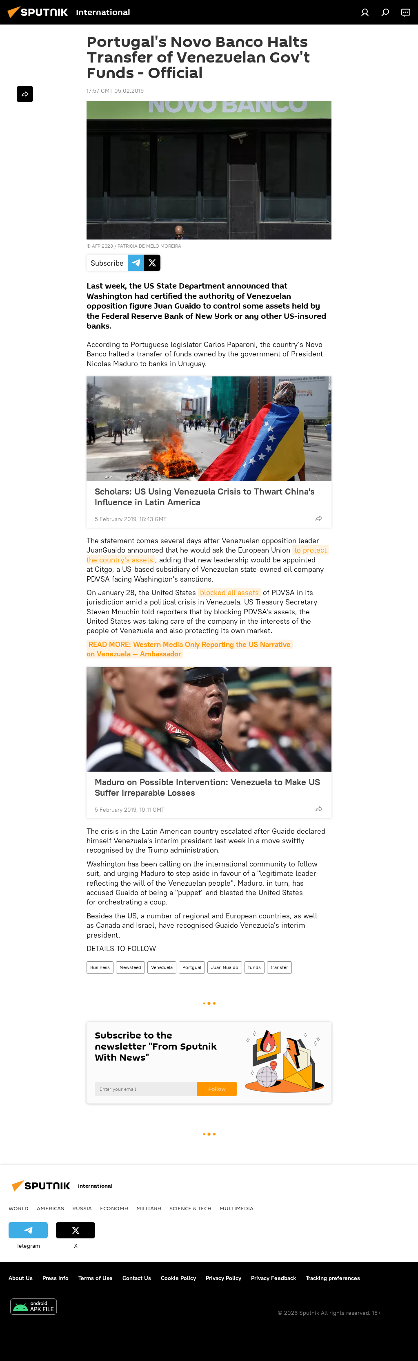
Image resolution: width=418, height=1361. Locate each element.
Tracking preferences (333, 1278)
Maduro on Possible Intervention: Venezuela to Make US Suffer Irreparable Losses (207, 787)
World (19, 1208)
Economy (114, 1208)
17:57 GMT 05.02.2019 (115, 90)
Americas (50, 1208)
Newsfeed (130, 967)
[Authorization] (365, 12)
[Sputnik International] (40, 19)
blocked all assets (229, 592)
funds (254, 967)
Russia (82, 1208)
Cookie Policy (178, 1278)
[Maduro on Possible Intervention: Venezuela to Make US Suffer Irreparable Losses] (209, 719)
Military (148, 1208)
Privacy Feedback (273, 1278)
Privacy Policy (223, 1278)
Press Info (55, 1278)
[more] (319, 518)
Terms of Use (95, 1278)
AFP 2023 (102, 246)
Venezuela (162, 967)
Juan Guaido (224, 967)
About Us (21, 1278)
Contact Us (136, 1278)
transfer (279, 967)
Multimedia (236, 1208)
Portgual (191, 967)
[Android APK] (33, 1307)
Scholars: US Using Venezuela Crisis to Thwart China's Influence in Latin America (205, 496)
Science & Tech (190, 1208)
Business (100, 967)
